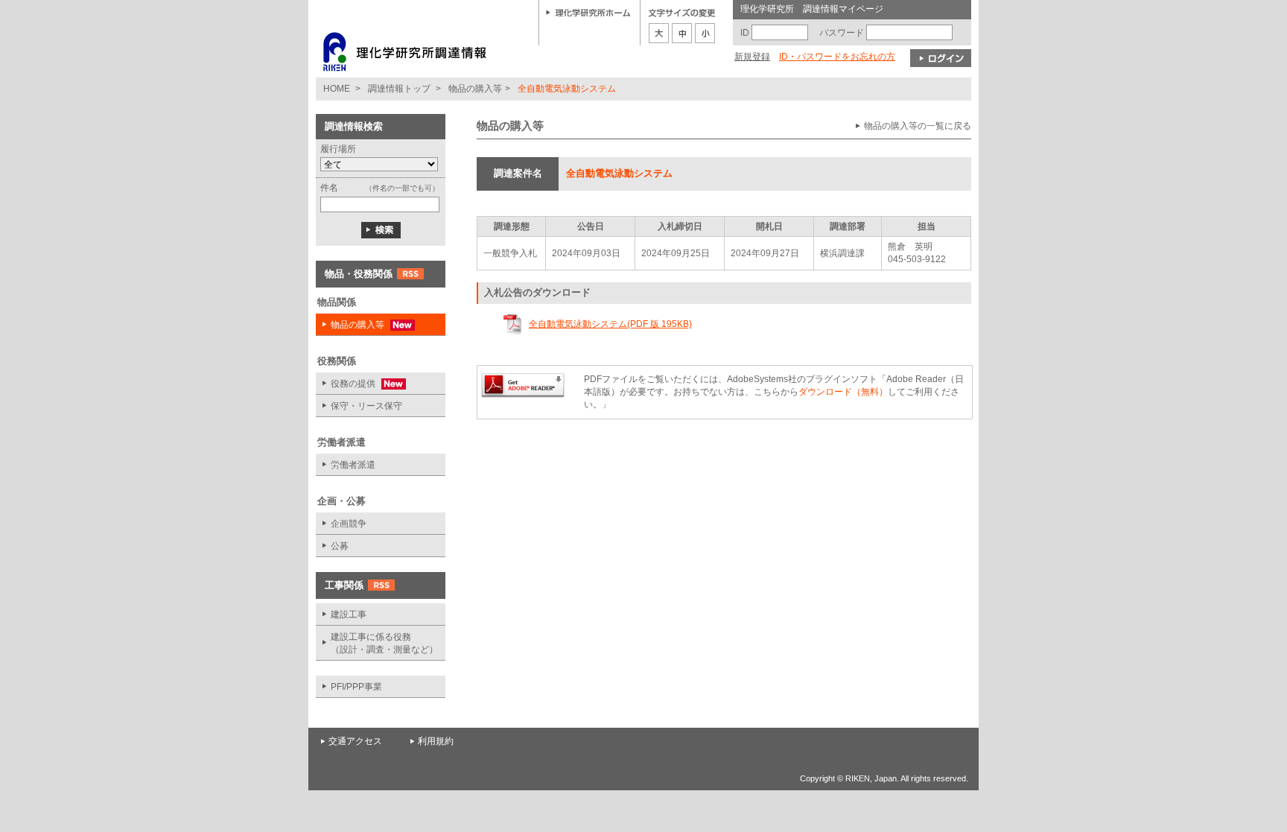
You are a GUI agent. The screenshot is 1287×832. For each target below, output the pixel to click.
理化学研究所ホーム (588, 11)
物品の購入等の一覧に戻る (917, 126)
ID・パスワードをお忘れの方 (837, 56)
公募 (340, 546)
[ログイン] (940, 58)
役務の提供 (347, 383)
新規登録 (752, 56)
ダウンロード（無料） (843, 392)
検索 (381, 230)
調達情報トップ (399, 88)
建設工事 (348, 614)
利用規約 (436, 741)
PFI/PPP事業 (356, 687)
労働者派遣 (353, 465)
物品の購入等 (475, 88)
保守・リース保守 (366, 406)
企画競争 (348, 523)
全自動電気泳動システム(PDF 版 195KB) (610, 324)
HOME (336, 88)
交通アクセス (355, 741)
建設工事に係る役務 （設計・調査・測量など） (384, 643)
